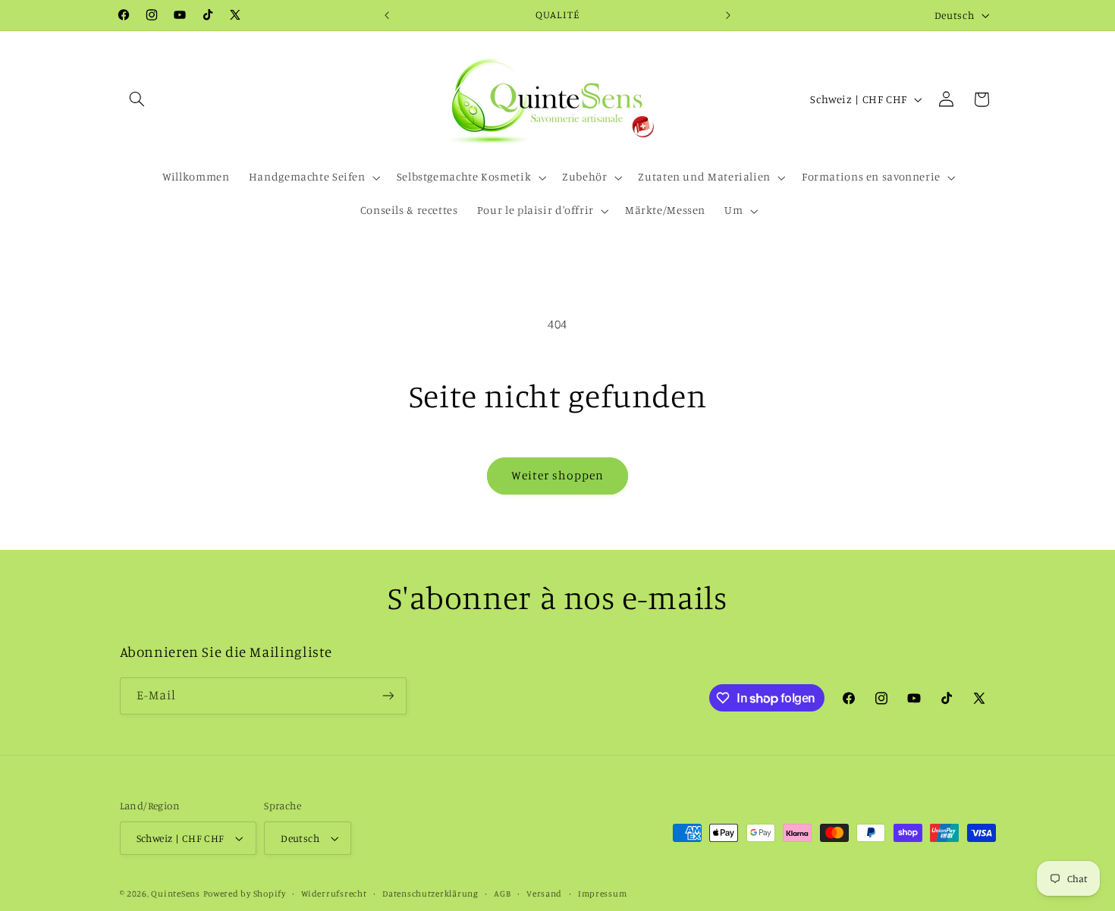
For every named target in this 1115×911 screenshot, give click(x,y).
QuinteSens (175, 893)
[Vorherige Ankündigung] (387, 15)
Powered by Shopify (244, 893)
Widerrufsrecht (333, 893)
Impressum (602, 893)
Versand (544, 893)
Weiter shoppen (558, 475)
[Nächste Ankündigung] (728, 15)
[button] (137, 99)
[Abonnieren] (387, 696)
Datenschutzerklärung (430, 893)
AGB (502, 893)
